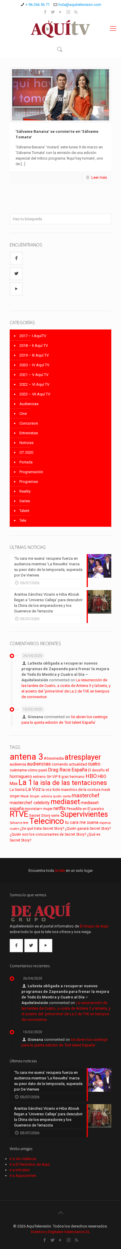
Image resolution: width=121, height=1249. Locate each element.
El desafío (96, 770)
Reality (25, 491)
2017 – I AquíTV (32, 336)
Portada (26, 462)
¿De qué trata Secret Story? (42, 828)
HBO (91, 776)
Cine (23, 413)
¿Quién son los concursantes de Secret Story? (48, 834)
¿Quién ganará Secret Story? (88, 828)
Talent (24, 510)
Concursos (28, 423)
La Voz (33, 789)
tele (25, 823)
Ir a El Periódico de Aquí (30, 1164)
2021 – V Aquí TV (33, 374)
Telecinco (46, 821)
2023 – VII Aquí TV (34, 394)
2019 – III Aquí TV (34, 355)
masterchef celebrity (30, 802)
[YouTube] (61, 12)
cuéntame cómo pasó (28, 770)
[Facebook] (45, 12)
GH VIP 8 (53, 777)
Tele (22, 520)
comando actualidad (69, 764)
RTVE (19, 814)
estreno (39, 777)
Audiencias (28, 404)
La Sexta (17, 789)
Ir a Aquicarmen (23, 1175)
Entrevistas (28, 433)
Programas (28, 481)
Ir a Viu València (23, 1159)
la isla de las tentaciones (70, 782)
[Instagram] (68, 12)
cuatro (94, 764)
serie (55, 815)
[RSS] (76, 12)
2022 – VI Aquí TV (34, 384)
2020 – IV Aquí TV (34, 365)
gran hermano (73, 777)
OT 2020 (26, 452)
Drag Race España (67, 770)
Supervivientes (84, 814)
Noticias (26, 442)
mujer (48, 808)
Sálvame (16, 823)
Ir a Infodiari (20, 1170)
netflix (59, 808)
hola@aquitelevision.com (79, 4)
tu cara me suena (81, 822)
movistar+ (33, 808)
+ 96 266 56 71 (38, 4)
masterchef (86, 795)
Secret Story (39, 815)
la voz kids (51, 789)
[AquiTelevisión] (60, 28)
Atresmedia (54, 758)
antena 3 (26, 757)
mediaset (65, 802)
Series (24, 501)
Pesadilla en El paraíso (85, 808)
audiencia (18, 764)
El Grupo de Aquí (94, 926)
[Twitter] (53, 12)
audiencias (39, 764)
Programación (31, 472)
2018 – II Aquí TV (33, 345)
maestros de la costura (80, 789)
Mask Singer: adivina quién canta (46, 796)
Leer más (99, 177)
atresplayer (83, 757)
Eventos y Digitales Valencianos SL (60, 1232)
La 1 (25, 782)
